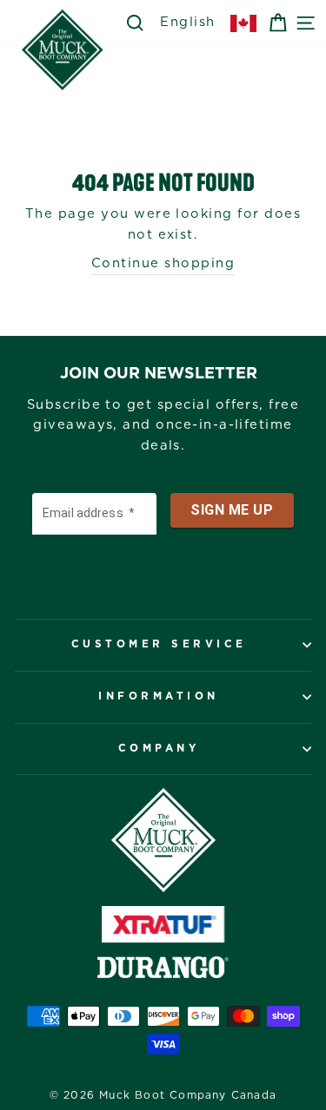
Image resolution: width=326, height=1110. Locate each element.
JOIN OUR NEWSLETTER (158, 374)
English (187, 22)
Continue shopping (163, 263)
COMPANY (159, 748)
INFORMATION (158, 696)
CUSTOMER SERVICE (159, 644)
